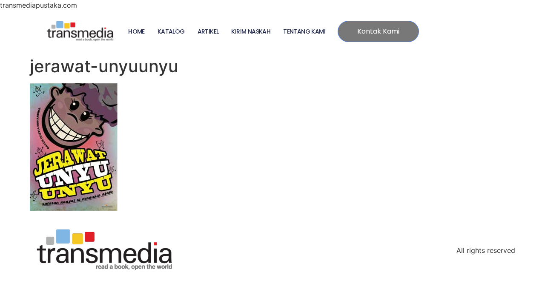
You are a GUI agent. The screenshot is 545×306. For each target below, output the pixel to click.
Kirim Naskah (250, 31)
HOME (136, 31)
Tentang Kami (304, 31)
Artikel (208, 31)
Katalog (171, 31)
